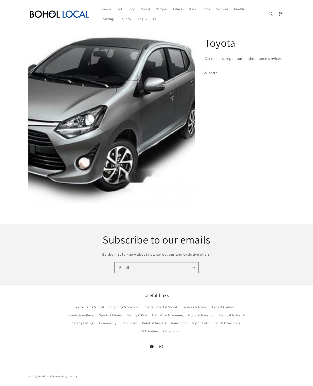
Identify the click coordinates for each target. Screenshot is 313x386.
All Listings (171, 331)
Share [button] (213, 73)
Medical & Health (232, 315)
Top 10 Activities (146, 331)
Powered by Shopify (65, 376)
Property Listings (82, 323)
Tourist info (179, 323)
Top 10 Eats (200, 323)
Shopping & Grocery (123, 307)
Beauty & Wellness (81, 315)
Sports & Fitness (111, 315)
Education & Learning (168, 315)
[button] (142, 19)
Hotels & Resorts (154, 323)
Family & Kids (137, 315)
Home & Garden (222, 307)
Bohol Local (44, 376)
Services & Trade (194, 307)
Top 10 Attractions (226, 323)
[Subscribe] (193, 267)
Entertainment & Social (160, 307)
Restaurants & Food (89, 307)
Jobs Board (129, 323)
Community (107, 323)
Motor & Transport (201, 315)
